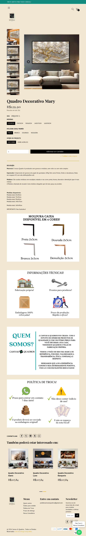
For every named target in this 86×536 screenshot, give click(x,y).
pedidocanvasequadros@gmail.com (51, 503)
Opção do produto (14, 138)
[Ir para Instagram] (71, 521)
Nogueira (34, 133)
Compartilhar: (12, 436)
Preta (10, 133)
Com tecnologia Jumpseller (23, 531)
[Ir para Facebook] (67, 521)
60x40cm (11, 123)
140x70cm (37, 123)
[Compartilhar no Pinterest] (30, 435)
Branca (17, 133)
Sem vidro (11, 142)
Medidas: (10, 119)
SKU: (8, 116)
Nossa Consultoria (29, 513)
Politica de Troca (28, 508)
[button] (28, 61)
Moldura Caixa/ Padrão (15, 129)
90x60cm (28, 123)
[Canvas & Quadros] (12, 17)
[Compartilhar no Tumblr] (34, 435)
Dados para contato (29, 506)
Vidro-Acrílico (23, 142)
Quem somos (27, 503)
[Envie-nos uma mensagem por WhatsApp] (79, 532)
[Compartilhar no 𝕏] (26, 435)
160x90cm (47, 123)
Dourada (25, 133)
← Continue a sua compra (68, 156)
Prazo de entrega (29, 511)
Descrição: (10, 165)
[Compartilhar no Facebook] (21, 435)
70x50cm (20, 123)
